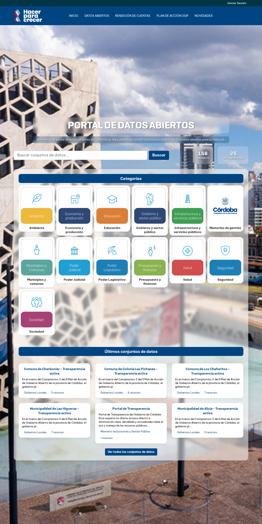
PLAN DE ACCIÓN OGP (172, 16)
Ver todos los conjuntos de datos (131, 451)
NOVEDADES (204, 16)
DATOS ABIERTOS (97, 16)
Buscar (159, 155)
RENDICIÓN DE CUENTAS (132, 16)
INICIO (73, 16)
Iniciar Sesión (237, 3)
